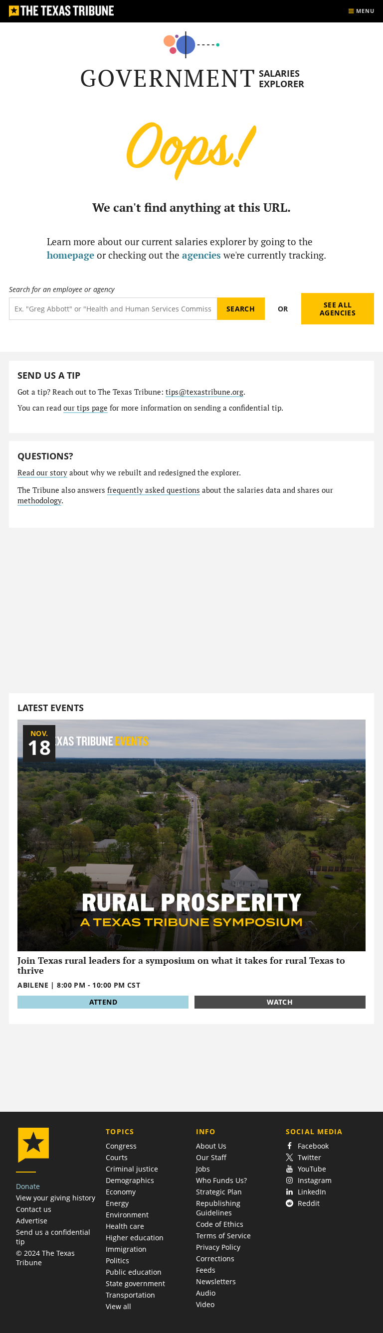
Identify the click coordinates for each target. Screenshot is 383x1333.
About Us (211, 1146)
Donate (28, 1186)
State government (135, 1283)
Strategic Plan (219, 1191)
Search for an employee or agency (61, 290)
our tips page (85, 408)
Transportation (130, 1295)
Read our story (42, 472)
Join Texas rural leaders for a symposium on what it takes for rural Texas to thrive (181, 965)
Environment (127, 1214)
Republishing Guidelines (218, 1207)
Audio (205, 1293)
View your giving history (55, 1197)
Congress (121, 1146)
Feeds (205, 1270)
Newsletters (216, 1281)
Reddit (309, 1203)
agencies (201, 255)
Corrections (215, 1258)
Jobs (203, 1169)
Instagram (315, 1180)
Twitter (309, 1157)
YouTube (312, 1169)
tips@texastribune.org (204, 392)
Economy (121, 1191)
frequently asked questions (153, 490)
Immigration (126, 1249)
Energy (117, 1203)
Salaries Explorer (281, 78)
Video (205, 1304)
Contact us (33, 1209)
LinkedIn (312, 1191)
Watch (280, 1002)
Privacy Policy (218, 1247)
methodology (39, 500)
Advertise (31, 1220)
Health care (125, 1226)
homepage (70, 255)
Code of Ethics (219, 1224)
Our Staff (211, 1157)
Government (168, 78)
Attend (103, 1002)
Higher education (135, 1237)
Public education (134, 1272)
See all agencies (338, 308)
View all (118, 1306)
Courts (117, 1157)
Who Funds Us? (221, 1180)
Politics (117, 1260)
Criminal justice (132, 1169)
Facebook (313, 1146)
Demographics (130, 1180)
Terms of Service (223, 1235)
